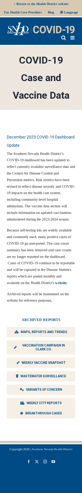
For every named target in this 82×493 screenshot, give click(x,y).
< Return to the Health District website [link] (41, 4)
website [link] (61, 283)
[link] (23, 12)
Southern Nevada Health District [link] (52, 449)
